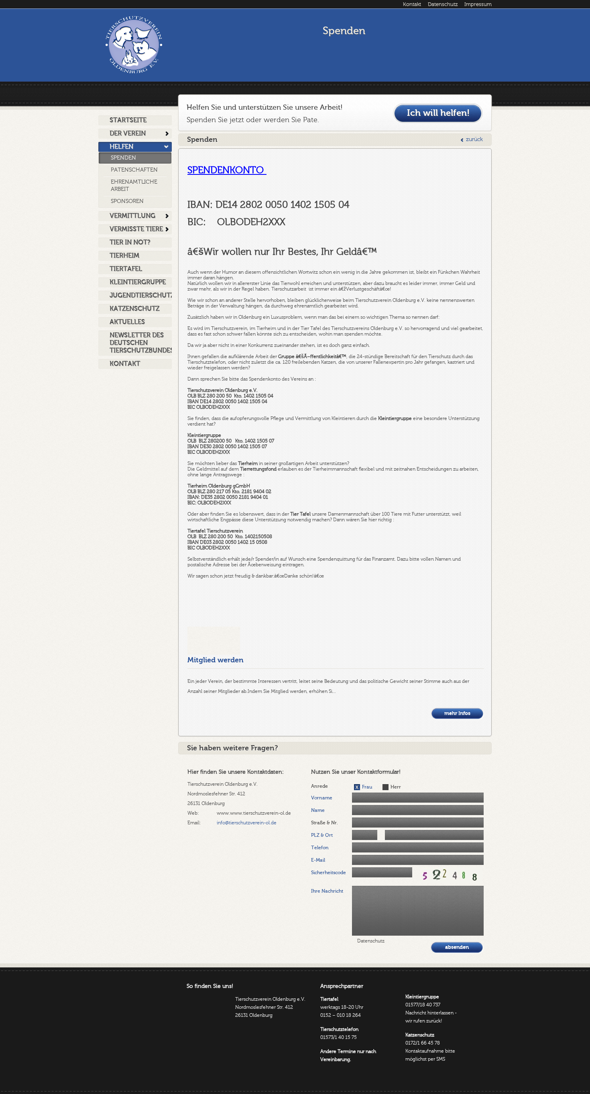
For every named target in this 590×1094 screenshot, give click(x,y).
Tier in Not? (130, 242)
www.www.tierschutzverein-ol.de (254, 813)
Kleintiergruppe (138, 282)
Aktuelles (127, 322)
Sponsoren (127, 201)
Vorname (321, 798)
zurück (474, 139)
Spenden (123, 158)
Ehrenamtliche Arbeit (134, 186)
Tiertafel (126, 268)
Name (318, 810)
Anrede (319, 786)
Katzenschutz (134, 308)
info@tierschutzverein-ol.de (247, 823)
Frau (367, 787)
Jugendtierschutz (141, 295)
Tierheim (124, 255)
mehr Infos (457, 713)
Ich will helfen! (438, 113)
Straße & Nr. (324, 823)
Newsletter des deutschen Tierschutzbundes (141, 343)
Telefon (320, 847)
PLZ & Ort (322, 835)
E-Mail (318, 860)
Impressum (478, 4)
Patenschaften (134, 170)
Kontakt (412, 4)
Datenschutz (443, 4)
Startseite (128, 120)
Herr (396, 787)
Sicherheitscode (328, 872)
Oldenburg (134, 44)
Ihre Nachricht (327, 891)
